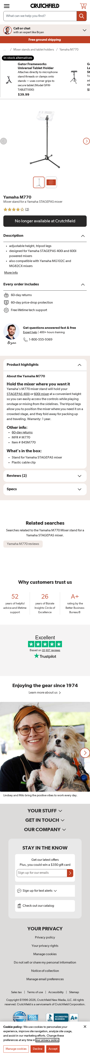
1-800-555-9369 (40, 339)
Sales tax (16, 992)
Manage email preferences (45, 979)
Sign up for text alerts (38, 891)
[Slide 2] (51, 182)
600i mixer (41, 394)
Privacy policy (45, 937)
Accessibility (56, 992)
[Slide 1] (39, 182)
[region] (45, 753)
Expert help (30, 332)
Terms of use (35, 992)
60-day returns (22, 432)
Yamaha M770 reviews (23, 544)
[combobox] (45, 16)
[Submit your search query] (82, 16)
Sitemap (74, 992)
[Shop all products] (6, 6)
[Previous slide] (3, 141)
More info (11, 273)
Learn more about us (43, 692)
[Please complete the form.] (70, 873)
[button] (85, 753)
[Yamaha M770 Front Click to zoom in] (45, 141)
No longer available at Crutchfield (45, 221)
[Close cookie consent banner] (85, 1026)
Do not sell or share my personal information (45, 962)
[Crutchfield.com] (45, 6)
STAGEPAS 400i (18, 394)
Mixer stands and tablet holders (33, 49)
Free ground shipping (45, 39)
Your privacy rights (45, 946)
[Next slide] (86, 141)
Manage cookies (45, 954)
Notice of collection (45, 971)
